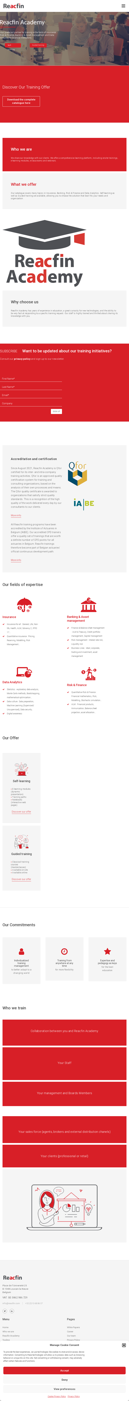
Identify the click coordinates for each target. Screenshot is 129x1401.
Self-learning (11, 46)
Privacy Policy (74, 1396)
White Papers (73, 1327)
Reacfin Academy (11, 1335)
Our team (71, 1335)
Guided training (38, 45)
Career (70, 1331)
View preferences (64, 1389)
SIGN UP (56, 411)
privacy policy (22, 359)
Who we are (8, 1331)
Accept (64, 1370)
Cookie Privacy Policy (57, 1396)
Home (5, 1327)
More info (16, 515)
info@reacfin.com (11, 1303)
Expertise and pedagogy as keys (107, 962)
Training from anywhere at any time (64, 963)
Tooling (6, 1340)
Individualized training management (21, 963)
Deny (65, 1379)
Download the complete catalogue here (21, 101)
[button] (124, 1345)
